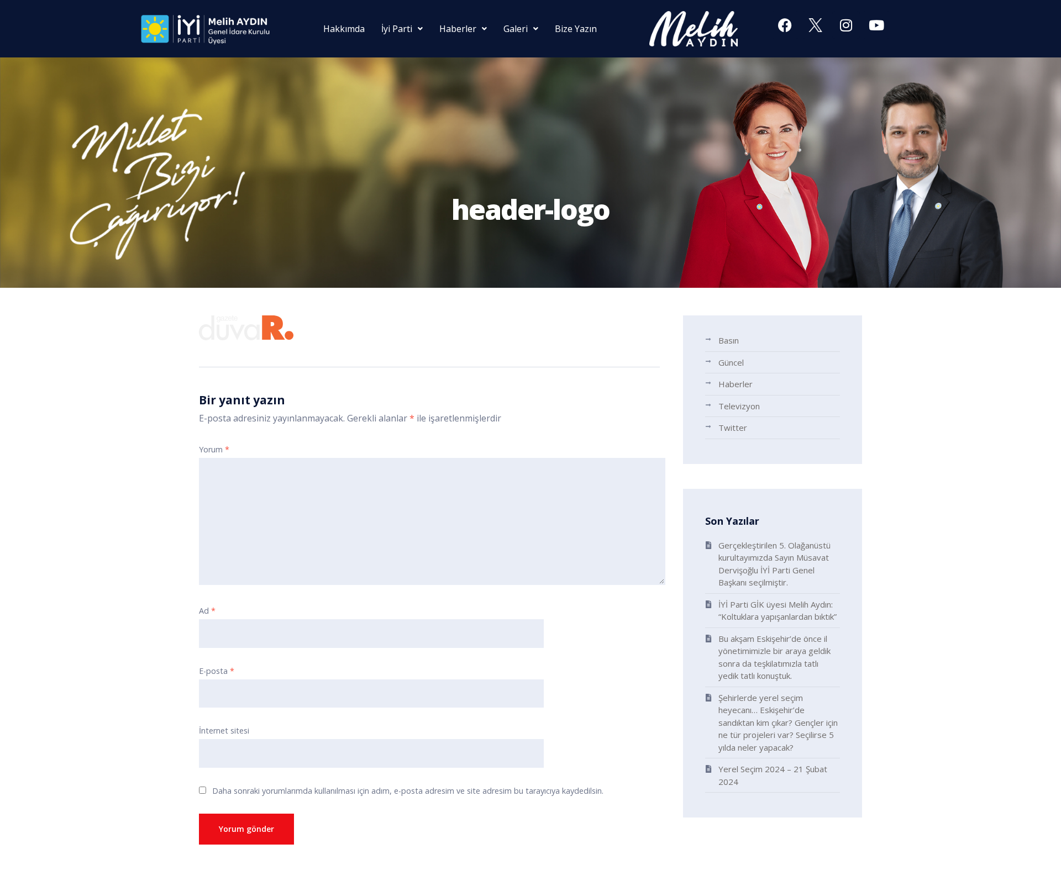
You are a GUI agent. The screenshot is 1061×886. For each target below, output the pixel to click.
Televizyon (739, 406)
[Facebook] (785, 25)
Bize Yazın (576, 29)
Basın (728, 340)
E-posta (216, 671)
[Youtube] (876, 25)
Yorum (214, 449)
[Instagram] (846, 25)
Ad (207, 610)
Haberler (457, 29)
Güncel (731, 362)
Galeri (515, 29)
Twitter (732, 427)
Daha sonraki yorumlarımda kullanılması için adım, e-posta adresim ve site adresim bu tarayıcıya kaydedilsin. (407, 790)
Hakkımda (344, 29)
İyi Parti (396, 29)
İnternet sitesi (224, 730)
